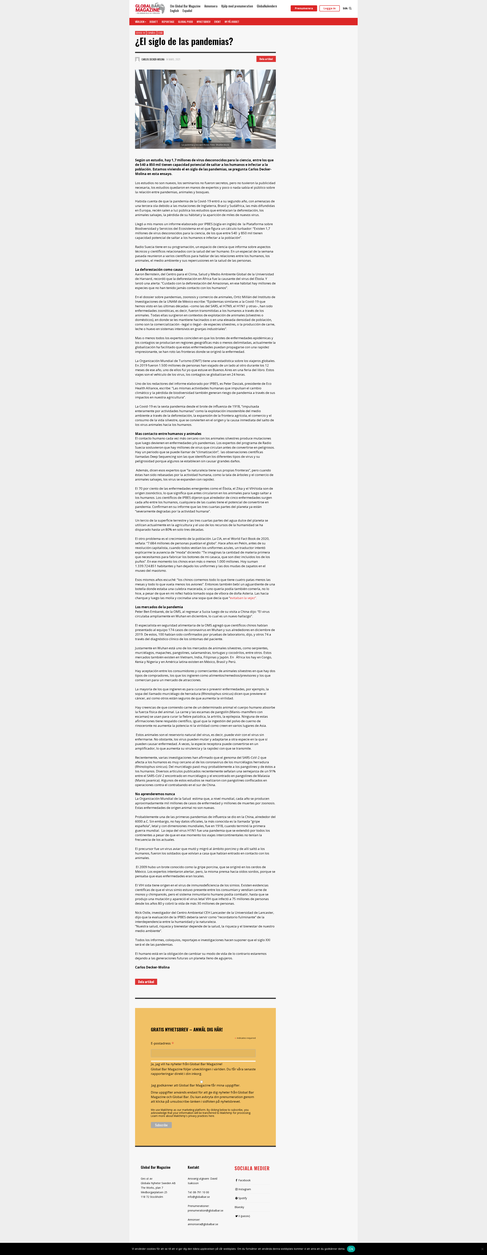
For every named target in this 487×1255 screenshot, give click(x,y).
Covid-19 (140, 32)
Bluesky (239, 1207)
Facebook (244, 1180)
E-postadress (162, 1043)
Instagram (244, 1189)
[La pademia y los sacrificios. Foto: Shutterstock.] (205, 109)
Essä (160, 32)
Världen (139, 22)
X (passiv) (244, 1216)
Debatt (154, 22)
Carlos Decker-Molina (153, 59)
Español (187, 10)
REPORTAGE (168, 22)
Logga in (330, 8)
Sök (345, 8)
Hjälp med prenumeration (237, 6)
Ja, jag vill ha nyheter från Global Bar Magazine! (186, 1064)
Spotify (242, 1198)
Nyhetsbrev (203, 22)
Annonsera (210, 6)
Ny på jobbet (232, 22)
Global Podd (185, 22)
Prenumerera (304, 8)
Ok (351, 1249)
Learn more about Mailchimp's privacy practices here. (183, 1116)
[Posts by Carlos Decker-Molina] (137, 59)
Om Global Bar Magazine (185, 6)
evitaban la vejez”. (243, 598)
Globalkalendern (267, 6)
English (174, 10)
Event (217, 22)
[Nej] (482, 1249)
